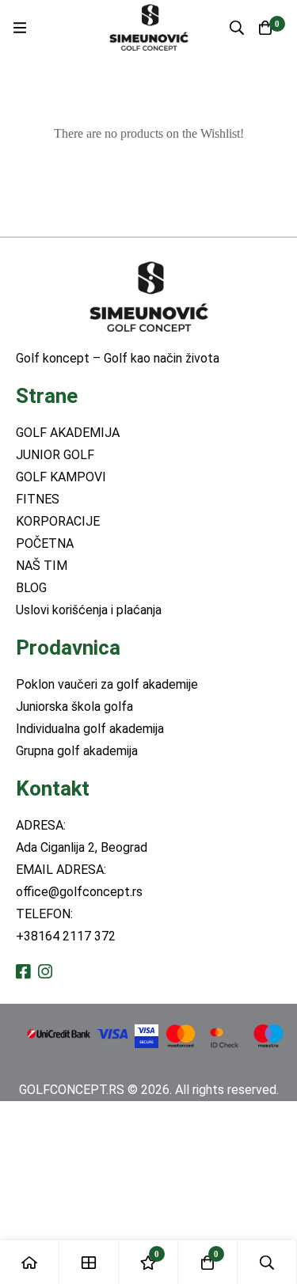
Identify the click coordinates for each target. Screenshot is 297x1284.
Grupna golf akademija (77, 750)
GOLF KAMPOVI (61, 476)
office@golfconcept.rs (79, 891)
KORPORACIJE (58, 521)
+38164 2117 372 (66, 936)
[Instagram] (45, 971)
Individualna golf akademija (90, 728)
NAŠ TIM (41, 565)
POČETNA (45, 543)
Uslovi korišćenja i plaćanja (89, 609)
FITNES (37, 499)
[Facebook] (23, 971)
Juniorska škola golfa (74, 706)
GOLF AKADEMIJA (68, 432)
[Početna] (29, 1262)
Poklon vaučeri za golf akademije (107, 684)
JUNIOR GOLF (55, 454)
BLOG (31, 587)
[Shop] (89, 1262)
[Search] (237, 28)
